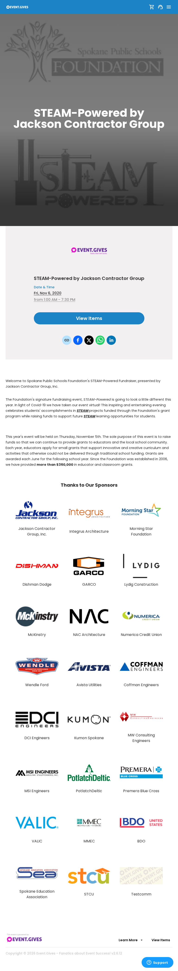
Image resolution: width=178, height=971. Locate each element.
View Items (89, 318)
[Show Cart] (152, 7)
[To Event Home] (17, 7)
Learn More (128, 940)
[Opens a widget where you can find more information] (157, 963)
